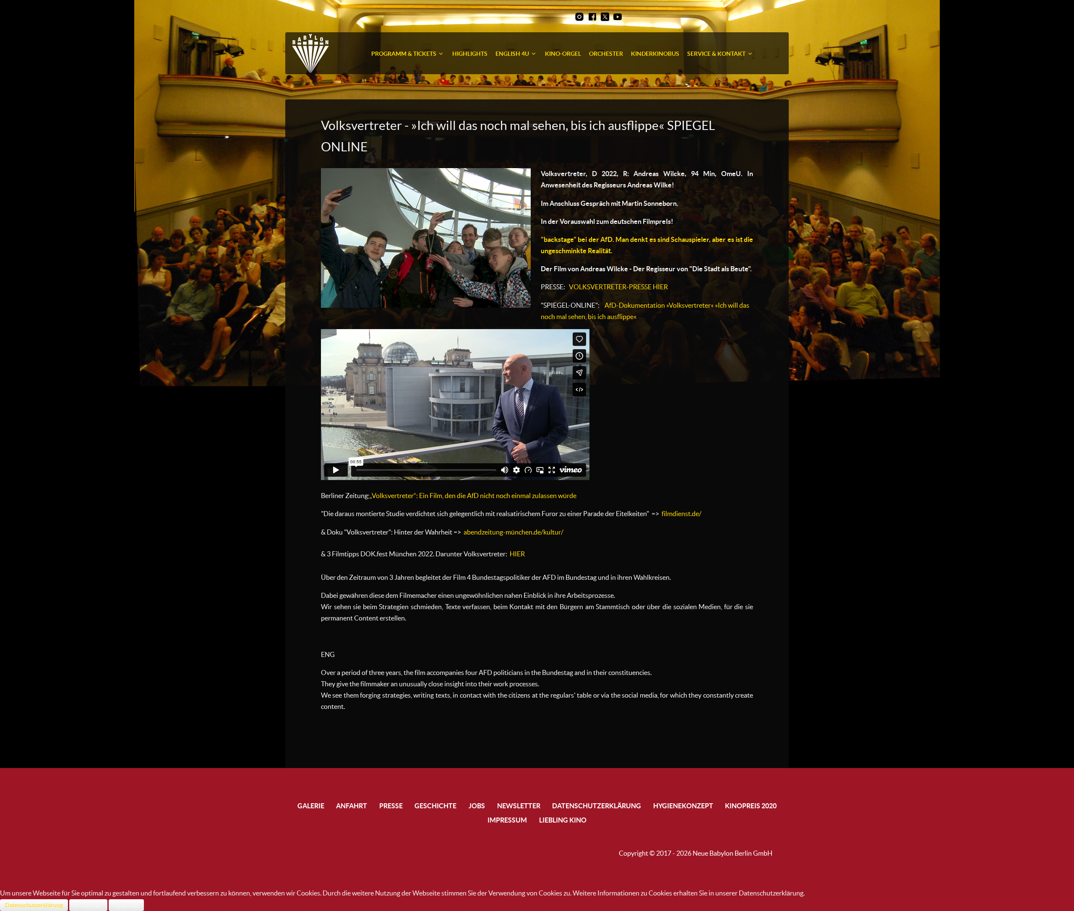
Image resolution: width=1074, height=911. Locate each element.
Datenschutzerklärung (34, 905)
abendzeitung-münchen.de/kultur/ (513, 532)
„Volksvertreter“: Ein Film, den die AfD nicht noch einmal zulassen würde (473, 495)
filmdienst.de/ (681, 513)
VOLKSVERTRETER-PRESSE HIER (618, 287)
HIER (516, 554)
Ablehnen (126, 905)
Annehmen (88, 905)
